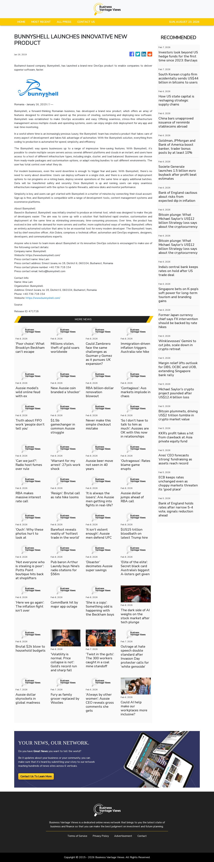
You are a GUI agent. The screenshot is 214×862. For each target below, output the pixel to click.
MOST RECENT (41, 22)
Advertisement (123, 836)
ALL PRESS (64, 22)
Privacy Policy (101, 836)
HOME (21, 22)
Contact (142, 836)
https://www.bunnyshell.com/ (43, 298)
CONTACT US (86, 22)
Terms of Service (77, 836)
